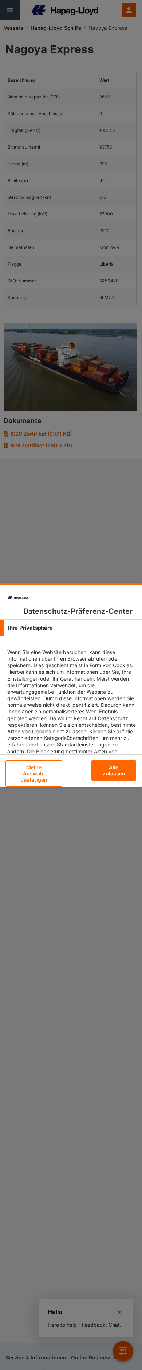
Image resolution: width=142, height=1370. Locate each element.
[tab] (71, 628)
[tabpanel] (72, 718)
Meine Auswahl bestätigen (33, 773)
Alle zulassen (114, 770)
